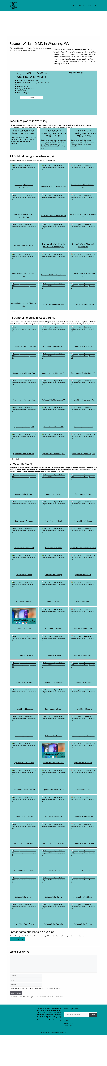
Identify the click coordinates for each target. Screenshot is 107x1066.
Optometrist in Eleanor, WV (53, 427)
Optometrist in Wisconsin (53, 924)
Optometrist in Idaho (23, 602)
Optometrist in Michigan (53, 682)
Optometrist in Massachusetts (24, 682)
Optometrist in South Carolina (53, 843)
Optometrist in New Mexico (53, 763)
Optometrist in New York (83, 763)
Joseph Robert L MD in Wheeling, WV (23, 304)
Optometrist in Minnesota (83, 682)
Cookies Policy (68, 1023)
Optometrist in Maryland (83, 655)
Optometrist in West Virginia (23, 924)
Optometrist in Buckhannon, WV (53, 373)
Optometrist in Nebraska (24, 736)
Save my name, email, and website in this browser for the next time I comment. (36, 988)
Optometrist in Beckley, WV (53, 346)
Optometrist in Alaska (53, 494)
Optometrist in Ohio (83, 790)
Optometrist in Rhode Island (24, 843)
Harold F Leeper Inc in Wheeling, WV (24, 275)
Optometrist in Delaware (53, 548)
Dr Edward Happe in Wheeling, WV (53, 216)
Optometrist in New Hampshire (83, 736)
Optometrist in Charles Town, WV (83, 373)
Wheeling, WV (50, 160)
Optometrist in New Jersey (24, 763)
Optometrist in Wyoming (83, 924)
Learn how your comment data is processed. (49, 997)
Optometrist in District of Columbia (83, 548)
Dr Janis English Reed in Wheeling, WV (83, 215)
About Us (81, 5)
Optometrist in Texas (53, 870)
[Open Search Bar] (95, 5)
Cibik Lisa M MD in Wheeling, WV (53, 186)
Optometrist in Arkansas (24, 521)
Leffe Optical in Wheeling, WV (83, 304)
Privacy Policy (68, 1026)
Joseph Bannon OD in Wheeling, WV (83, 275)
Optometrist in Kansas (53, 628)
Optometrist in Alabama (24, 494)
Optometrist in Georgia (53, 575)
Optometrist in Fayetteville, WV (83, 454)
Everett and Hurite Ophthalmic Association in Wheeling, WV (53, 245)
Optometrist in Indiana (83, 602)
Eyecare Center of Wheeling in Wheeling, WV (83, 245)
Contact (89, 5)
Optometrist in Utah (83, 870)
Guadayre (63, 1032)
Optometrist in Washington (83, 897)
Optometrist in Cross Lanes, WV (83, 400)
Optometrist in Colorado (83, 521)
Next (13, 311)
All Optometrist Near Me (61, 322)
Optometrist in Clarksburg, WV (53, 400)
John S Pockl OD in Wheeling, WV (53, 275)
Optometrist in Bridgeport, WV (24, 373)
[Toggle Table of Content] (21, 939)
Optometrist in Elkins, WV (83, 427)
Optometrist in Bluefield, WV (83, 346)
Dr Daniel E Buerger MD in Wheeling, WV (23, 215)
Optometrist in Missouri (53, 709)
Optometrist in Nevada (53, 736)
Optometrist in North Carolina (24, 790)
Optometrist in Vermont (23, 897)
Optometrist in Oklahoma (24, 816)
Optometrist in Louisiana (24, 655)
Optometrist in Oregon (53, 816)
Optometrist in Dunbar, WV (24, 427)
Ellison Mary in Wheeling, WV (24, 245)
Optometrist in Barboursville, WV (24, 346)
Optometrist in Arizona (83, 494)
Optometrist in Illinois (53, 602)
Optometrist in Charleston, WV (24, 400)
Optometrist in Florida (24, 575)
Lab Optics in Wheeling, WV (53, 304)
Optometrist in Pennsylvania (83, 816)
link (38, 1021)
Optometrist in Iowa (24, 628)
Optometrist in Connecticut (24, 548)
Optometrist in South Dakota (83, 843)
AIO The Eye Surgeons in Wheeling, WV (24, 186)
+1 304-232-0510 (33, 81)
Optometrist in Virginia (53, 897)
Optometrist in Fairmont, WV (23, 454)
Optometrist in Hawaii (83, 575)
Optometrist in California (53, 521)
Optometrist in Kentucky (83, 628)
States (72, 5)
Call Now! (32, 97)
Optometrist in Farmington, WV (53, 454)
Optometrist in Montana (83, 709)
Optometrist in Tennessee (23, 870)
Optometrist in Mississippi (23, 709)
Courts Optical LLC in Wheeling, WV (83, 186)
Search (93, 1014)
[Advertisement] (53, 23)
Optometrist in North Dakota (53, 790)
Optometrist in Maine (53, 655)
